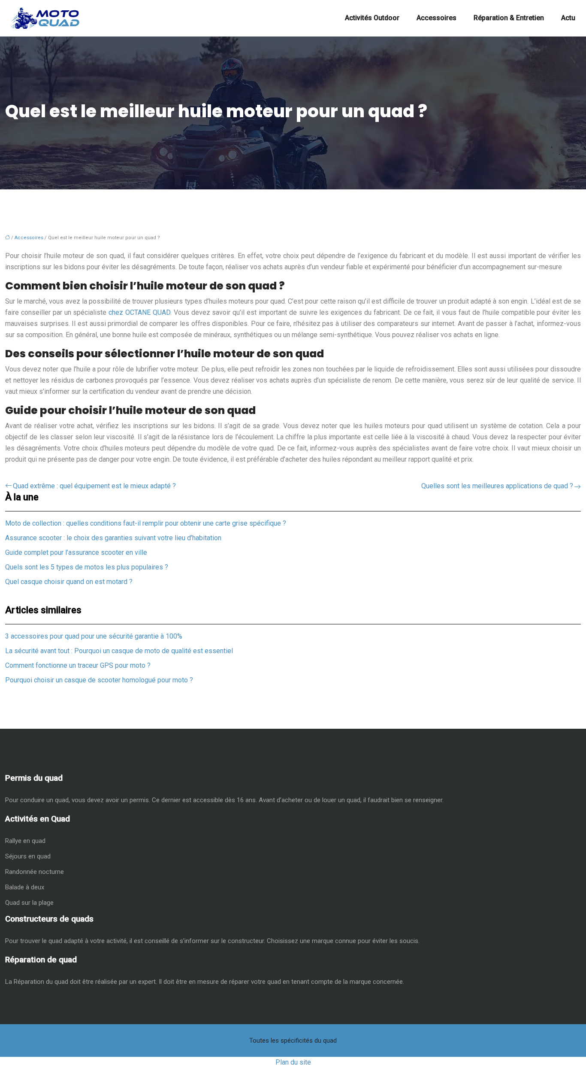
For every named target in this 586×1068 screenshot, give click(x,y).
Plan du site (293, 1062)
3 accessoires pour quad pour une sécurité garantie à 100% (93, 636)
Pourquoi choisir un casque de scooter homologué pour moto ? (99, 680)
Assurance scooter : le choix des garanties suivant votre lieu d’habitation (113, 538)
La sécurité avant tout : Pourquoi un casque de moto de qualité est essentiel (119, 651)
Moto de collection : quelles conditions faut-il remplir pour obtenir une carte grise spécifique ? (145, 523)
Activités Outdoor (372, 18)
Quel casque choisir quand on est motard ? (69, 582)
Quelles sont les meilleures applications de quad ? (497, 486)
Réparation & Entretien (509, 18)
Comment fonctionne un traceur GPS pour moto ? (78, 665)
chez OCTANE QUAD (139, 312)
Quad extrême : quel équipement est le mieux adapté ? (94, 486)
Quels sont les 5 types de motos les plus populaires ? (86, 567)
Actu (568, 18)
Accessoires (436, 18)
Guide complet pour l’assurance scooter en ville (76, 552)
